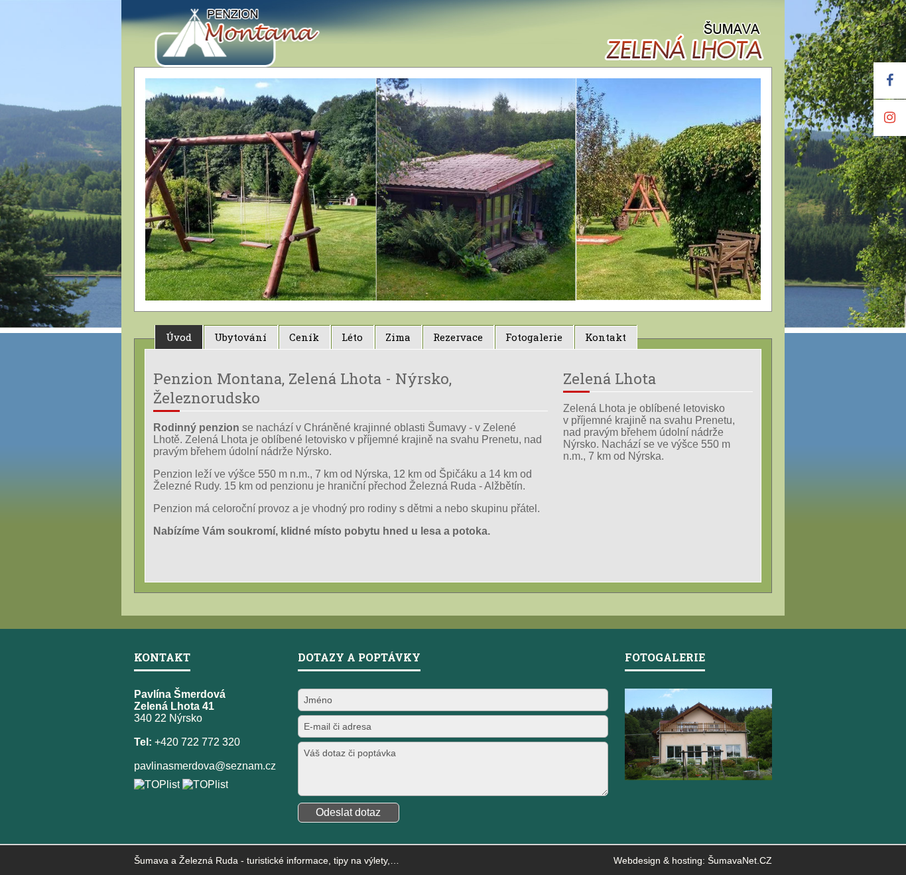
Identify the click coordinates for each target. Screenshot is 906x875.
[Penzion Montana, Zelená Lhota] (205, 73)
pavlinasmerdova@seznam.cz (205, 766)
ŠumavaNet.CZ (740, 860)
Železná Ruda (208, 860)
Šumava (151, 860)
